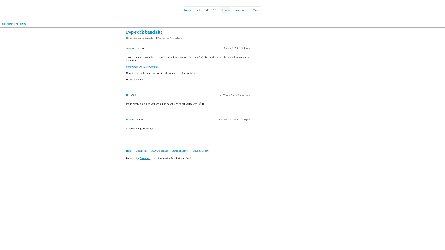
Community (240, 10)
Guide (197, 10)
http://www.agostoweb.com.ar (142, 66)
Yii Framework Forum (14, 23)
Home (129, 150)
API (207, 10)
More (256, 10)
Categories (141, 150)
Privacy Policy (201, 150)
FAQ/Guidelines (159, 150)
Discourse (145, 158)
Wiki (216, 10)
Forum (226, 10)
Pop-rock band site (144, 32)
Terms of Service (180, 150)
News (187, 10)
